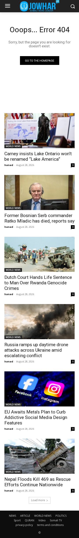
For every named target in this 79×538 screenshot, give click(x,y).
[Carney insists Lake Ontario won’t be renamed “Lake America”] (39, 130)
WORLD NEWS (13, 146)
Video (42, 520)
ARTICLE (25, 516)
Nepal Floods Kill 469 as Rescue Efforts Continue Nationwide (37, 482)
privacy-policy (24, 525)
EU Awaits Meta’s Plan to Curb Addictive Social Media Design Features (35, 417)
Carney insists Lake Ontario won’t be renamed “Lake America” (38, 156)
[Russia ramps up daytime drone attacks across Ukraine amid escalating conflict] (39, 321)
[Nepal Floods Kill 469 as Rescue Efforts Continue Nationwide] (39, 456)
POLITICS (61, 516)
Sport (17, 520)
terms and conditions (50, 525)
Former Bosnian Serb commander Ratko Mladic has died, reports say (39, 218)
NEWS (12, 516)
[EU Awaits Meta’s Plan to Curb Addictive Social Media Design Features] (39, 388)
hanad (8, 165)
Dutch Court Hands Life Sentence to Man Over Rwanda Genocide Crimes (38, 283)
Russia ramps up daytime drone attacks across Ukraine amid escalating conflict (36, 350)
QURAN (29, 520)
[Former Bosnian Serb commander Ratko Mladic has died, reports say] (39, 192)
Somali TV (56, 520)
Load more (38, 500)
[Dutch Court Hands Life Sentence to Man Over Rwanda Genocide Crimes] (39, 254)
